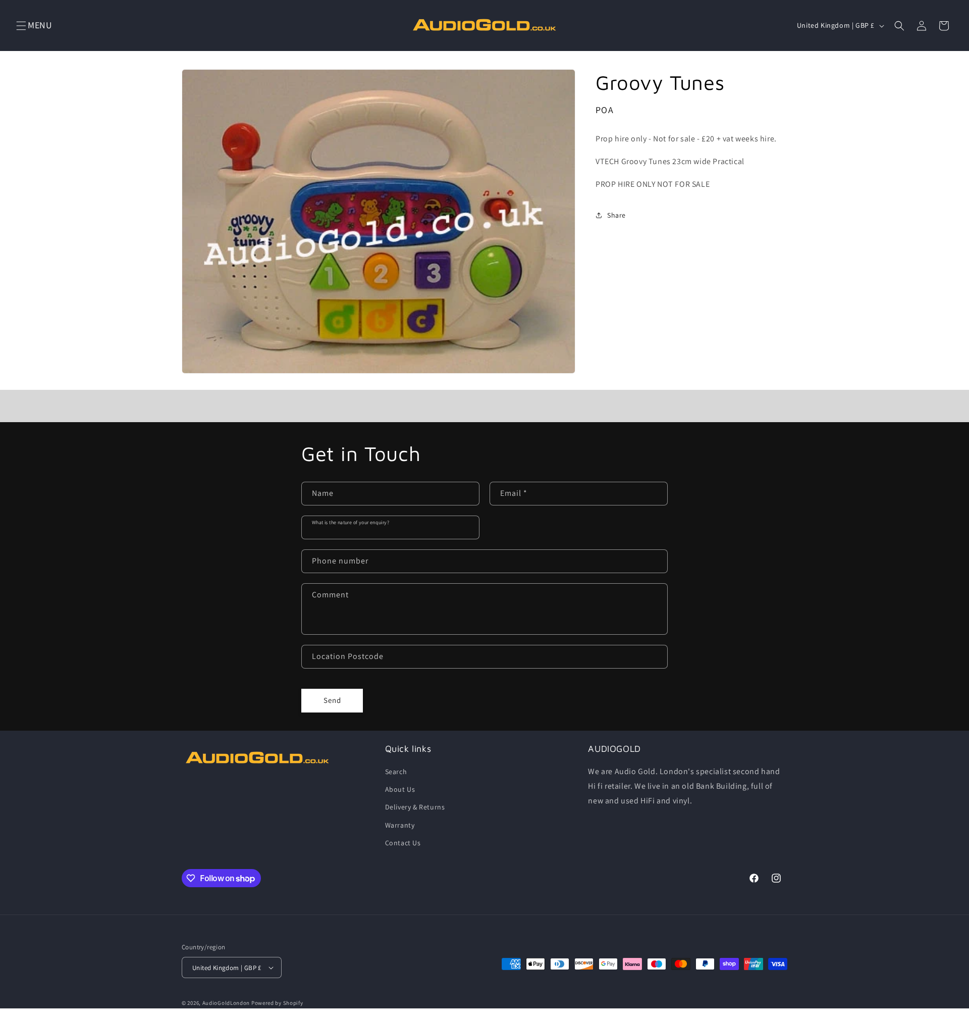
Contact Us (403, 842)
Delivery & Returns (415, 806)
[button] (21, 26)
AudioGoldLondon (226, 1002)
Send (332, 700)
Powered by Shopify (277, 1002)
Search (396, 771)
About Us (400, 789)
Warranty (400, 825)
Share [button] (616, 215)
